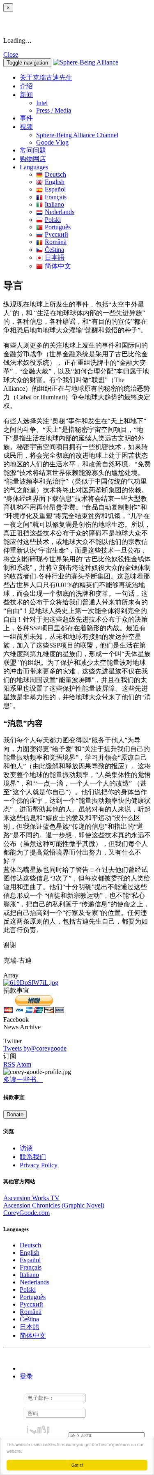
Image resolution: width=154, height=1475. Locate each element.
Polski (53, 219)
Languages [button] (34, 167)
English (54, 181)
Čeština (54, 249)
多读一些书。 (23, 1079)
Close (10, 54)
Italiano (54, 204)
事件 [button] (26, 118)
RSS (9, 1064)
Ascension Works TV (31, 1197)
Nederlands (59, 211)
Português (58, 227)
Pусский (56, 234)
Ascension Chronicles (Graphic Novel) (53, 1205)
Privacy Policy (38, 1165)
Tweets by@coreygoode (35, 1048)
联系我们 (33, 1156)
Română (56, 241)
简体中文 (58, 266)
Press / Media (53, 110)
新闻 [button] (26, 94)
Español (55, 189)
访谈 (26, 1148)
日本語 (54, 257)
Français (56, 197)
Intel (42, 102)
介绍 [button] (26, 86)
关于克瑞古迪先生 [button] (46, 77)
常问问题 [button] (33, 150)
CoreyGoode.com (26, 1212)
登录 (26, 1376)
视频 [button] (26, 126)
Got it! (77, 1465)
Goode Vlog (52, 142)
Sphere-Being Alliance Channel (77, 134)
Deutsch (55, 174)
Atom (23, 1064)
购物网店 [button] (33, 158)
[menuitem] (93, 103)
